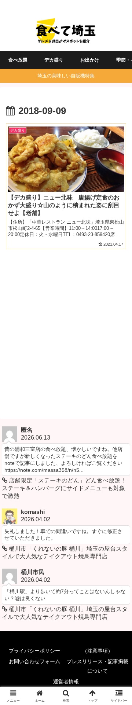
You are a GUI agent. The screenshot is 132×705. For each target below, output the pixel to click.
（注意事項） (97, 651)
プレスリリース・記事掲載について (97, 665)
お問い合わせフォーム (34, 661)
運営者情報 (66, 681)
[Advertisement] (66, 333)
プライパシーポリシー (34, 651)
